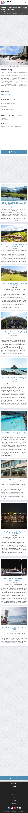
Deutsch (14, 783)
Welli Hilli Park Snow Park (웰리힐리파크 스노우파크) (13, 13)
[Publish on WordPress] (17, 807)
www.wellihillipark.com (5, 94)
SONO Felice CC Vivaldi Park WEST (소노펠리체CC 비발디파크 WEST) (14, 204)
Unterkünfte (14, 797)
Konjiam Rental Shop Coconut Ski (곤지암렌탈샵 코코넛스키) (14, 532)
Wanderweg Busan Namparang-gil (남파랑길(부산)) (14, 378)
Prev (2, 56)
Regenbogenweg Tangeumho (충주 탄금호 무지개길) (14, 579)
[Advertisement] (14, 31)
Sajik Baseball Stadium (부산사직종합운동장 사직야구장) (14, 332)
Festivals (14, 786)
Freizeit (7, 11)
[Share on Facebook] (9, 807)
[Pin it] (15, 807)
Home (2, 11)
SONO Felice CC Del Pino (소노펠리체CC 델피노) (14, 284)
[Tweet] (11, 807)
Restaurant (14, 792)
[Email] (20, 807)
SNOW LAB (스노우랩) (14, 480)
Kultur (14, 800)
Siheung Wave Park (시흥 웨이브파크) (14, 433)
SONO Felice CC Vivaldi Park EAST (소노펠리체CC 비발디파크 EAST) (14, 245)
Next (26, 56)
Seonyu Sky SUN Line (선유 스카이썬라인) (14, 628)
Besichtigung (14, 789)
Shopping (14, 794)
